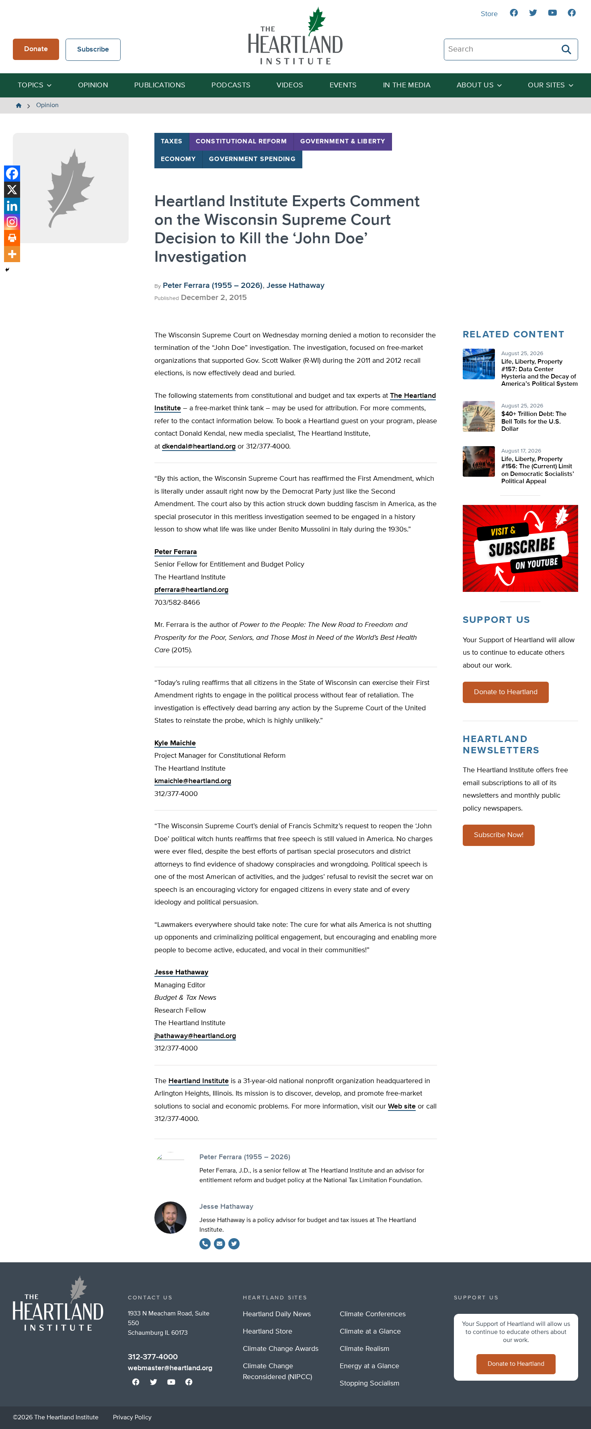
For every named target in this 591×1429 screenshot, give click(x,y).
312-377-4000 (153, 1357)
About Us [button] (475, 85)
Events (343, 85)
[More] (12, 254)
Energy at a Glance (369, 1366)
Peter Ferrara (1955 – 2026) (213, 285)
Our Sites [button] (546, 85)
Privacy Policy (132, 1418)
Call (205, 1243)
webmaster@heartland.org (170, 1368)
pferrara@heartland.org (191, 590)
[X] (12, 190)
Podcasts (230, 85)
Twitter (234, 1243)
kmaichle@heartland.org (192, 781)
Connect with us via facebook (513, 12)
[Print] (12, 238)
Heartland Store (267, 1331)
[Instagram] (12, 222)
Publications (159, 85)
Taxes (172, 142)
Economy (178, 159)
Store (489, 14)
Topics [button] (30, 85)
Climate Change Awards (280, 1348)
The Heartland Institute (295, 35)
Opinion (93, 85)
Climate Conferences (373, 1314)
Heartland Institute (198, 1081)
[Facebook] (12, 173)
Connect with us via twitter (533, 12)
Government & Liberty (342, 142)
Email (219, 1243)
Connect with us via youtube (552, 12)
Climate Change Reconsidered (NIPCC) (277, 1372)
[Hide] (7, 270)
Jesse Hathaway (295, 285)
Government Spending (252, 159)
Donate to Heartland (506, 692)
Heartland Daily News (277, 1314)
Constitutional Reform (241, 142)
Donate (36, 49)
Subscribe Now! (498, 835)
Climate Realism (365, 1348)
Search (567, 49)
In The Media (407, 85)
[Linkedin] (12, 206)
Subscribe (93, 49)
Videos (290, 85)
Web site (402, 1106)
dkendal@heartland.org (199, 446)
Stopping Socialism (370, 1383)
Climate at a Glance (370, 1331)
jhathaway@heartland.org (195, 1036)
